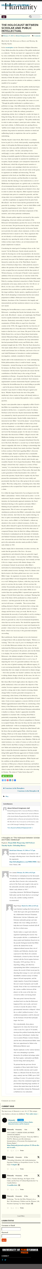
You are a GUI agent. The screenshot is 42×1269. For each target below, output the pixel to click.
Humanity (10, 1129)
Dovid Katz (12, 850)
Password (5, 1232)
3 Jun (25, 1129)
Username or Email (8, 1225)
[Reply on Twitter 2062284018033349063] (8, 1150)
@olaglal (14, 1164)
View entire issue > (32, 1114)
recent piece (9, 47)
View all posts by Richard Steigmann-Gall (20, 828)
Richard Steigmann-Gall (23, 36)
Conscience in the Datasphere (14, 788)
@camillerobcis (12, 1185)
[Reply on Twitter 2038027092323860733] (8, 1169)
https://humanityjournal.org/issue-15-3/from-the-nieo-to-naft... (23, 1146)
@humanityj (18, 1129)
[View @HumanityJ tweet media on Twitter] (18, 1164)
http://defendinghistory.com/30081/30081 (23, 862)
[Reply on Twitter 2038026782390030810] (8, 1189)
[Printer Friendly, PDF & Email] (7, 776)
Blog (7, 796)
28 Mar (26, 1157)
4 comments (37, 36)
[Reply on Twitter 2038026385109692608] (8, 1208)
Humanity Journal (16, 5)
